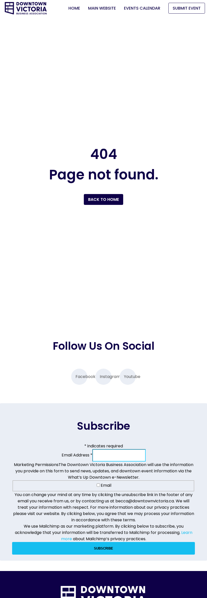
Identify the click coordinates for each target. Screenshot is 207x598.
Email (106, 485)
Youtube (130, 376)
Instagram (106, 376)
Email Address (77, 455)
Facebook (81, 376)
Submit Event (187, 8)
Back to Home (103, 199)
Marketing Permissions (36, 465)
